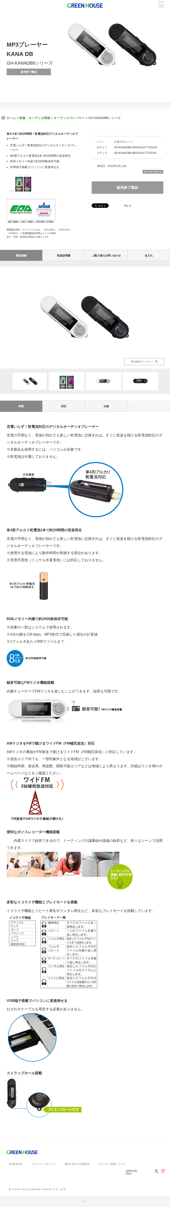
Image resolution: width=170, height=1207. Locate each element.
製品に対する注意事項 (77, 1164)
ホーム (11, 118)
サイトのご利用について (111, 1164)
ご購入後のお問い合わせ (106, 255)
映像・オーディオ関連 (34, 118)
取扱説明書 (63, 255)
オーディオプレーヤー (69, 118)
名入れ (149, 255)
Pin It (127, 206)
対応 (63, 406)
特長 (21, 406)
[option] (85, 317)
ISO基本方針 (16, 1164)
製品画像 (21, 255)
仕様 (106, 406)
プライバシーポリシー (44, 1164)
